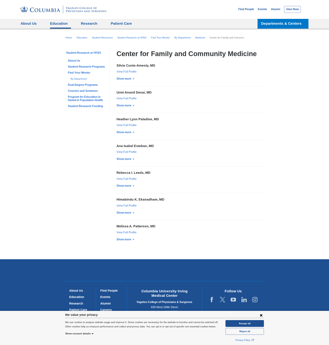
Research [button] (89, 23)
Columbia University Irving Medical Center (118, 270)
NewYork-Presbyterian (165, 270)
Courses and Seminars (83, 90)
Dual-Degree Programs (83, 84)
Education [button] (59, 23)
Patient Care (121, 23)
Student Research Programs (86, 66)
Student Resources (102, 37)
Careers (106, 310)
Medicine (200, 37)
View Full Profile (127, 71)
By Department (182, 37)
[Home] (63, 9)
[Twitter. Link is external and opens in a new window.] (222, 300)
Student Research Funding (85, 106)
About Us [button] (29, 23)
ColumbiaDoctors (214, 270)
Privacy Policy (243, 340)
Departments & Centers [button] (281, 23)
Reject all (244, 331)
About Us (74, 60)
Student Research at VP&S (131, 37)
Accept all (245, 323)
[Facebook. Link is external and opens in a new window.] (212, 300)
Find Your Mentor (160, 37)
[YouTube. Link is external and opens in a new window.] (233, 300)
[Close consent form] (261, 315)
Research (76, 303)
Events (262, 9)
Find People (246, 9)
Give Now (292, 9)
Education (82, 37)
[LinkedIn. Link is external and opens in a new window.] (244, 300)
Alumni (275, 9)
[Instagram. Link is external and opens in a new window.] (255, 300)
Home (68, 37)
